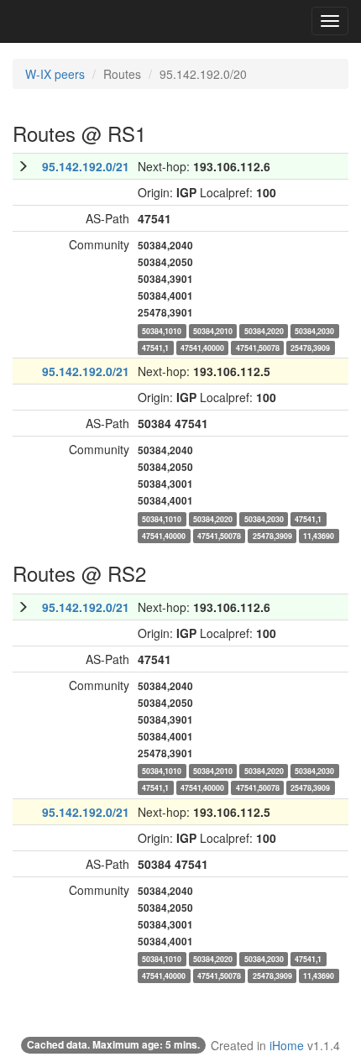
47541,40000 (202, 347)
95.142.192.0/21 (85, 166)
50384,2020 (264, 330)
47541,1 (155, 347)
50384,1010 (161, 330)
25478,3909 (310, 347)
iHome (286, 1045)
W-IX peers (55, 73)
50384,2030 (314, 330)
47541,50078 (258, 347)
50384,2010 (213, 330)
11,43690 (318, 535)
